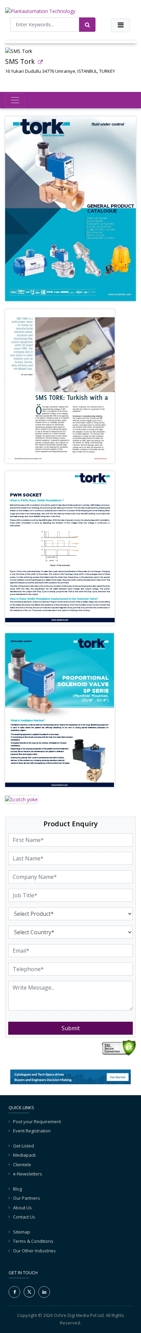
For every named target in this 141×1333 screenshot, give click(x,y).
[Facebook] (14, 1292)
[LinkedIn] (44, 1292)
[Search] (87, 24)
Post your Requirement (37, 1121)
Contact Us (24, 1217)
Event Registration (32, 1131)
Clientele (22, 1164)
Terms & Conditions (33, 1241)
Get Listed (23, 1146)
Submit (71, 1028)
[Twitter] (29, 1291)
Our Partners (26, 1198)
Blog (17, 1189)
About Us (22, 1208)
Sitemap (21, 1232)
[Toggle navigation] (120, 25)
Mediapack (24, 1155)
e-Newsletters (27, 1174)
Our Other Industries (34, 1251)
